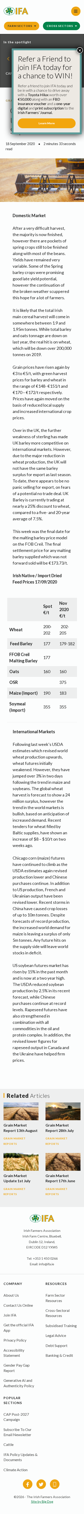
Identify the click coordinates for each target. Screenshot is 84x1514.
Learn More (46, 123)
